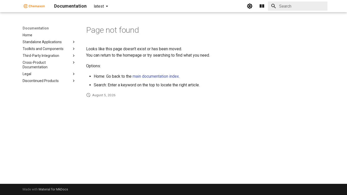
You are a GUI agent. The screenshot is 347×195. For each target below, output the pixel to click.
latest (99, 6)
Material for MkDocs (53, 189)
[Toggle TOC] (262, 6)
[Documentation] (34, 6)
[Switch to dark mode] (250, 6)
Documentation (36, 28)
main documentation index (156, 76)
